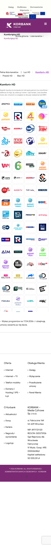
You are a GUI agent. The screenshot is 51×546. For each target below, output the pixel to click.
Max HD (21, 76)
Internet (9, 370)
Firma (8, 420)
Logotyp (9, 443)
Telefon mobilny (12, 382)
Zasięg (32, 370)
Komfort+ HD (42, 72)
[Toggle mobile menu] (45, 23)
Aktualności (11, 414)
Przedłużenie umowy (35, 384)
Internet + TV (11, 376)
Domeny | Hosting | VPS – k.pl (12, 392)
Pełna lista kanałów (9, 72)
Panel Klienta (35, 392)
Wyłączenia (34, 376)
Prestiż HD (7, 76)
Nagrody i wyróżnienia (11, 435)
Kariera (8, 427)
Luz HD (27, 72)
